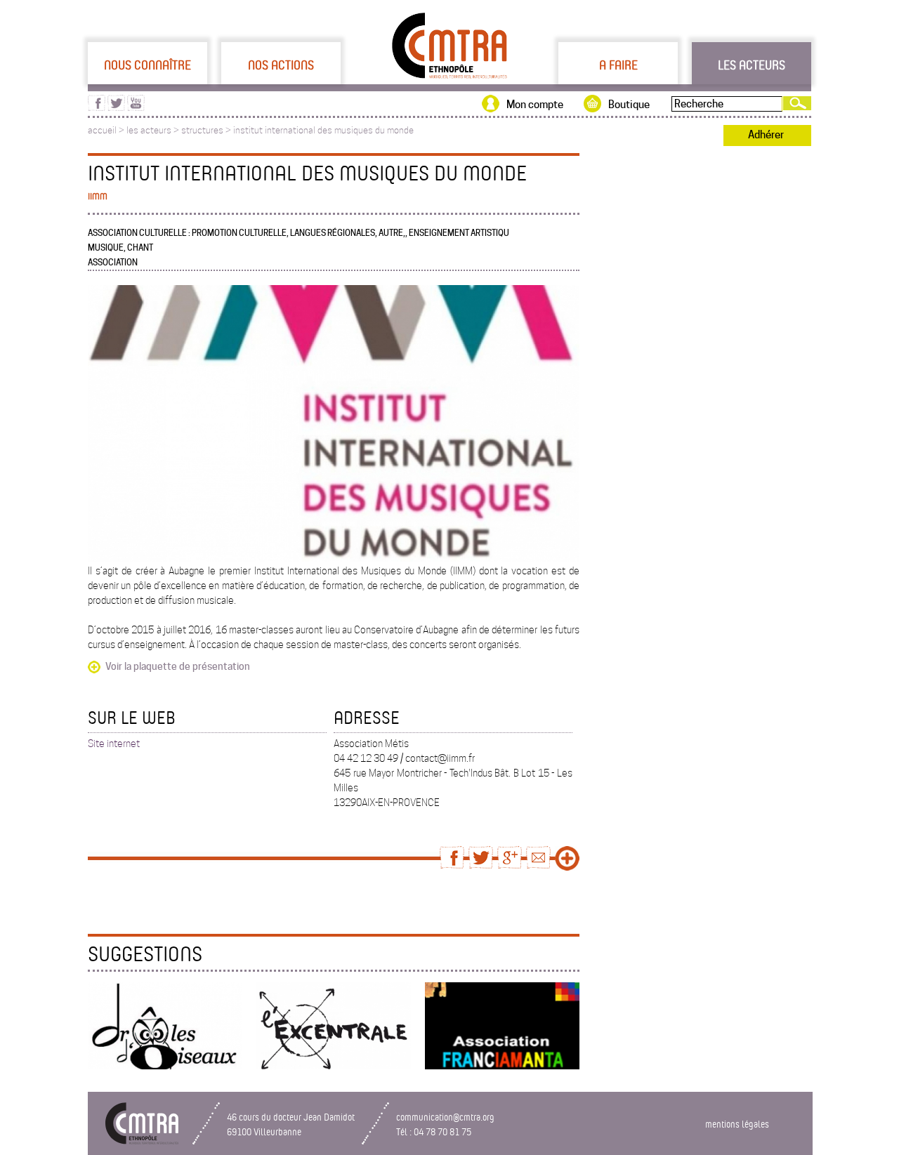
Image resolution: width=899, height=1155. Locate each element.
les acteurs (148, 130)
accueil (102, 130)
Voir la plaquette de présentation (177, 666)
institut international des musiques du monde (323, 130)
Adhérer (766, 134)
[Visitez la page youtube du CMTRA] (136, 107)
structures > (207, 130)
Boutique (629, 104)
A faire (618, 64)
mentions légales (737, 1123)
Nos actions (281, 64)
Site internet (114, 743)
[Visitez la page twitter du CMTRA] (116, 107)
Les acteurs (751, 64)
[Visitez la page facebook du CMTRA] (96, 107)
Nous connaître (147, 64)
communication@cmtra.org (445, 1116)
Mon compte (534, 104)
